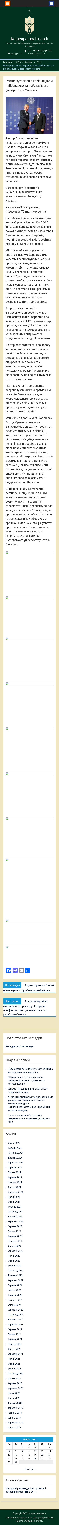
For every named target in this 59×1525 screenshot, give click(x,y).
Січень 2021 (14, 1363)
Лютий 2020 (14, 1393)
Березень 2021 (15, 1354)
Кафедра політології (29, 38)
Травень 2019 (15, 1413)
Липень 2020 (14, 1378)
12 (35, 1451)
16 (16, 1455)
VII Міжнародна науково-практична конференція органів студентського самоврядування (26, 1080)
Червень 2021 (15, 1339)
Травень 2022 (15, 1300)
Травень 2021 (15, 1344)
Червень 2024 (15, 1177)
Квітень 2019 (14, 1417)
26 (35, 1458)
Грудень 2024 (15, 1148)
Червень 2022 (15, 1295)
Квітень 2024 (14, 1187)
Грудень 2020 (15, 1368)
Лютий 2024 (14, 1197)
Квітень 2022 (14, 1305)
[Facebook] (29, 11)
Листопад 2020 (15, 1373)
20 (42, 1455)
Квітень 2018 (14, 1427)
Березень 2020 (15, 1388)
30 (16, 1462)
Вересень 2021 (15, 1324)
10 (22, 1451)
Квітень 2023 (14, 1246)
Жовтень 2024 (15, 1157)
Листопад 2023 (15, 1211)
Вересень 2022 (15, 1280)
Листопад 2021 (15, 1314)
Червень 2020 (15, 1383)
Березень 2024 (15, 1192)
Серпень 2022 (15, 1285)
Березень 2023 (15, 1251)
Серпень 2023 (15, 1226)
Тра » (33, 1469)
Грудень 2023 (15, 1207)
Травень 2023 (15, 1241)
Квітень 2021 (14, 1349)
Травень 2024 (15, 1182)
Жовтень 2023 (15, 1216)
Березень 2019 (15, 1422)
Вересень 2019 (15, 1408)
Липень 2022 (14, 1290)
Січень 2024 (14, 1202)
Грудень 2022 (15, 1265)
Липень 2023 (14, 1231)
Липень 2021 (14, 1334)
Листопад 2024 (15, 1153)
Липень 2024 (14, 1172)
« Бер (26, 1469)
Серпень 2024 (15, 1167)
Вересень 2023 (15, 1221)
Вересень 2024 (15, 1162)
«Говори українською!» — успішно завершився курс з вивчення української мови (29, 1118)
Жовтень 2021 (15, 1319)
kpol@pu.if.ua (16, 54)
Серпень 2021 (15, 1329)
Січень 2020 (14, 1398)
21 (49, 1455)
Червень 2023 (15, 1236)
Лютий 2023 (14, 1256)
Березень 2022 (15, 1310)
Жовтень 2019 (15, 1403)
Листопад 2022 (15, 1270)
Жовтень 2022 (15, 1275)
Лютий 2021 (14, 1359)
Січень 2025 (14, 1143)
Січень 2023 (14, 1260)
